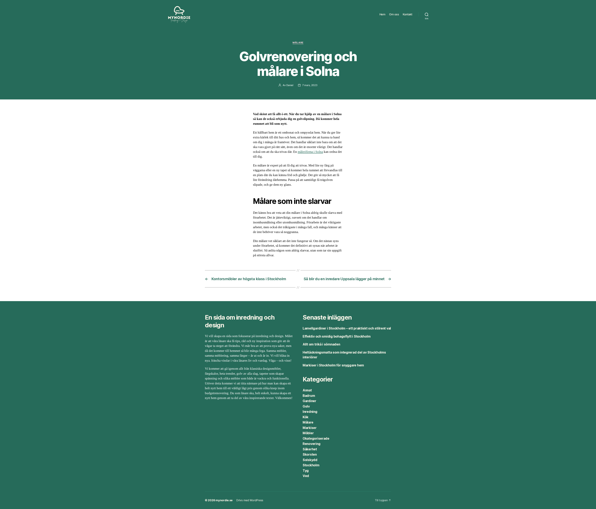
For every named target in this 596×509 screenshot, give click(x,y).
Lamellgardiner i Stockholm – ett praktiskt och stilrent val (347, 328)
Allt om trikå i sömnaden (321, 344)
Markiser (310, 428)
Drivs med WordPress (249, 500)
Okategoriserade (316, 438)
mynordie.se (224, 500)
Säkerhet (310, 449)
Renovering (311, 444)
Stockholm (311, 465)
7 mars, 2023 (309, 85)
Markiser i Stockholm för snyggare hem (333, 365)
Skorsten (310, 454)
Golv (306, 406)
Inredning (310, 412)
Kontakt (407, 14)
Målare (298, 42)
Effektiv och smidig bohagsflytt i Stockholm (336, 336)
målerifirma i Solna (310, 152)
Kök (305, 417)
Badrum (309, 396)
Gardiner (309, 401)
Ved (306, 476)
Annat (307, 390)
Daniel (289, 85)
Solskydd (310, 460)
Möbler (308, 433)
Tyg (306, 471)
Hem (382, 14)
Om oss (394, 14)
